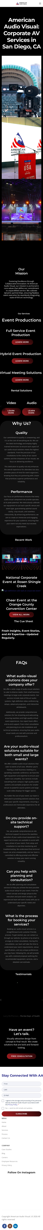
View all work (21, 614)
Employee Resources (10, 1161)
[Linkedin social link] (15, 1226)
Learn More (22, 342)
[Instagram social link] (10, 1226)
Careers (5, 1157)
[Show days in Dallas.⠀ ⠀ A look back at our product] (31, 1197)
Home (4, 1122)
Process (5, 1134)
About (4, 1126)
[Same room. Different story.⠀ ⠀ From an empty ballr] (11, 1185)
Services (5, 1130)
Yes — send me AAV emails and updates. (19, 1108)
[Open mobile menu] (40, 3)
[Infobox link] (21, 581)
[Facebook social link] (4, 1226)
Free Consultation (21, 1056)
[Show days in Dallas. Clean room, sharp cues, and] (31, 1185)
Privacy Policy (12, 1105)
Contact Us (6, 1138)
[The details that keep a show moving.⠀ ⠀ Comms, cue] (11, 1197)
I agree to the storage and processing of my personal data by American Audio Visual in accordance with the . (23, 1103)
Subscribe (21, 1114)
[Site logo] (21, 3)
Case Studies (7, 1149)
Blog (3, 1153)
